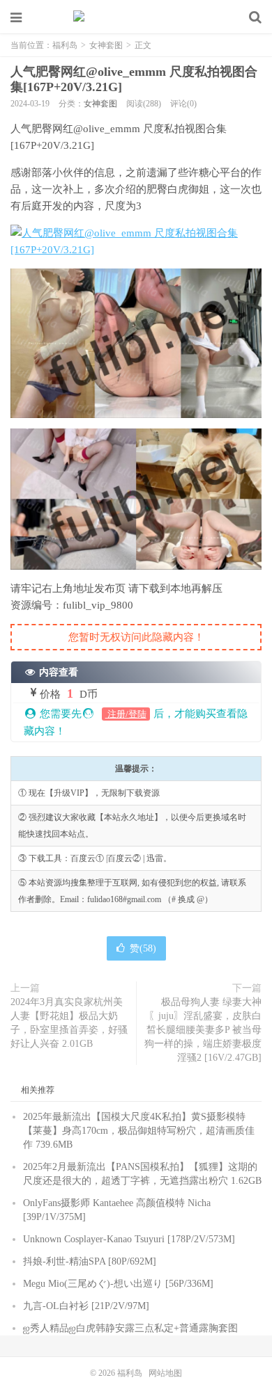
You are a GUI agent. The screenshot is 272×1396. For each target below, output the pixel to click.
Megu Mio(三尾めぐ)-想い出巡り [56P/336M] (118, 1283)
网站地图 (165, 1373)
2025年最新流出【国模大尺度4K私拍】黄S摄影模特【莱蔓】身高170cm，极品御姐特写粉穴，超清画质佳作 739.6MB (139, 1131)
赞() (143, 948)
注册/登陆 (125, 714)
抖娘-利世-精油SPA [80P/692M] (89, 1261)
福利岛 (136, 17)
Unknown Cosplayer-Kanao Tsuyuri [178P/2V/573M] (129, 1239)
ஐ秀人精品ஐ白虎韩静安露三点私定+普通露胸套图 (130, 1328)
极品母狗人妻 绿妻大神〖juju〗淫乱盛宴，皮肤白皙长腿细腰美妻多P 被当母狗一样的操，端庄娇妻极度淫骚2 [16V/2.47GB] (203, 1030)
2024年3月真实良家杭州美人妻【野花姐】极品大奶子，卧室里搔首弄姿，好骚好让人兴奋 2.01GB (69, 1023)
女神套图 (106, 45)
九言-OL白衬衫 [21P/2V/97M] (86, 1306)
